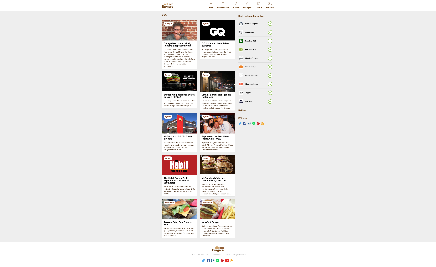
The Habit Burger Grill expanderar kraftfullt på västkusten (176, 180)
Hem (211, 7)
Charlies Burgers (251, 58)
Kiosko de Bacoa (251, 84)
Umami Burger (250, 66)
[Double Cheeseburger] (241, 58)
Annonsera (217, 254)
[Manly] (241, 67)
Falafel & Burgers (252, 75)
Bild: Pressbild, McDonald (210, 176)
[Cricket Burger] (241, 24)
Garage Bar (249, 32)
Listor (258, 7)
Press (208, 254)
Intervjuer (247, 7)
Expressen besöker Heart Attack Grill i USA (215, 137)
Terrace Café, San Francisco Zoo (179, 223)
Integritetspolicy (239, 254)
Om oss (201, 254)
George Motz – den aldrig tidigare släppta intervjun (177, 44)
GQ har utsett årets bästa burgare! (215, 44)
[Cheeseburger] (241, 41)
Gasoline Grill (250, 41)
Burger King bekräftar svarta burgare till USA (179, 95)
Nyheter (205, 24)
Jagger (247, 92)
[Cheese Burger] (241, 75)
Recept (236, 7)
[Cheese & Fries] (241, 32)
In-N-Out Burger (210, 222)
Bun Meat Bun (250, 49)
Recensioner (222, 7)
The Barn (248, 101)
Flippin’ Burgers (251, 23)
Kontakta (270, 7)
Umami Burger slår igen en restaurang (216, 95)
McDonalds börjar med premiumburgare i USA (214, 179)
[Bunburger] (241, 50)
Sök (193, 254)
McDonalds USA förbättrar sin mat (178, 137)
